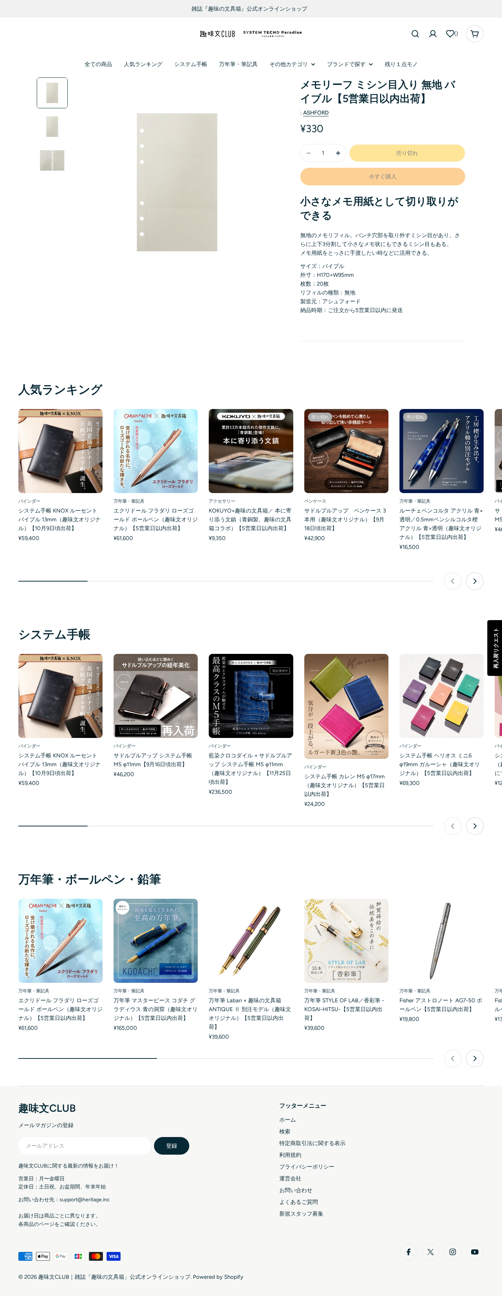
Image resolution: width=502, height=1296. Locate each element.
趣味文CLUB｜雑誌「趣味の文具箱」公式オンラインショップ (114, 1277)
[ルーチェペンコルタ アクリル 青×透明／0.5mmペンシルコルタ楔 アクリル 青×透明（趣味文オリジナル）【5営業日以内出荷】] (441, 451)
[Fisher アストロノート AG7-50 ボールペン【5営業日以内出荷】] (441, 941)
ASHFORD (316, 112)
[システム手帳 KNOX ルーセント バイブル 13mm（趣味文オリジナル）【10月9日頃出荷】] (60, 451)
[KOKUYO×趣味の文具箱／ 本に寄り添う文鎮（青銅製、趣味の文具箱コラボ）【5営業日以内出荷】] (251, 451)
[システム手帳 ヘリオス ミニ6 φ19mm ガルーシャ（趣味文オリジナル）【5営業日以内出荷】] (441, 696)
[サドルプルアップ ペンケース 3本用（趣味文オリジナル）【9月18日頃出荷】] (346, 451)
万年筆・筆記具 (129, 501)
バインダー (29, 501)
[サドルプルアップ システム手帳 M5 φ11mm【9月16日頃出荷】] (156, 696)
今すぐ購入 (383, 176)
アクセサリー (222, 501)
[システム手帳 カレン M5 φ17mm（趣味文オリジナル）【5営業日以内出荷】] (346, 706)
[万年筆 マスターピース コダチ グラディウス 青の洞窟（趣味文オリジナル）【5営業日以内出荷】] (156, 941)
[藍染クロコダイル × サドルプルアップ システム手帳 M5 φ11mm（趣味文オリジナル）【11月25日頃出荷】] (251, 696)
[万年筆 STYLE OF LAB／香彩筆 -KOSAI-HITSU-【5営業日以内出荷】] (346, 941)
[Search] (415, 33)
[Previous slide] (453, 581)
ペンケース (315, 501)
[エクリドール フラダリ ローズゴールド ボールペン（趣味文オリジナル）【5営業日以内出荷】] (156, 451)
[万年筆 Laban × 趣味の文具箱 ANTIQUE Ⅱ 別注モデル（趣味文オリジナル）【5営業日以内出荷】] (251, 941)
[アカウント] (433, 33)
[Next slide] (475, 581)
